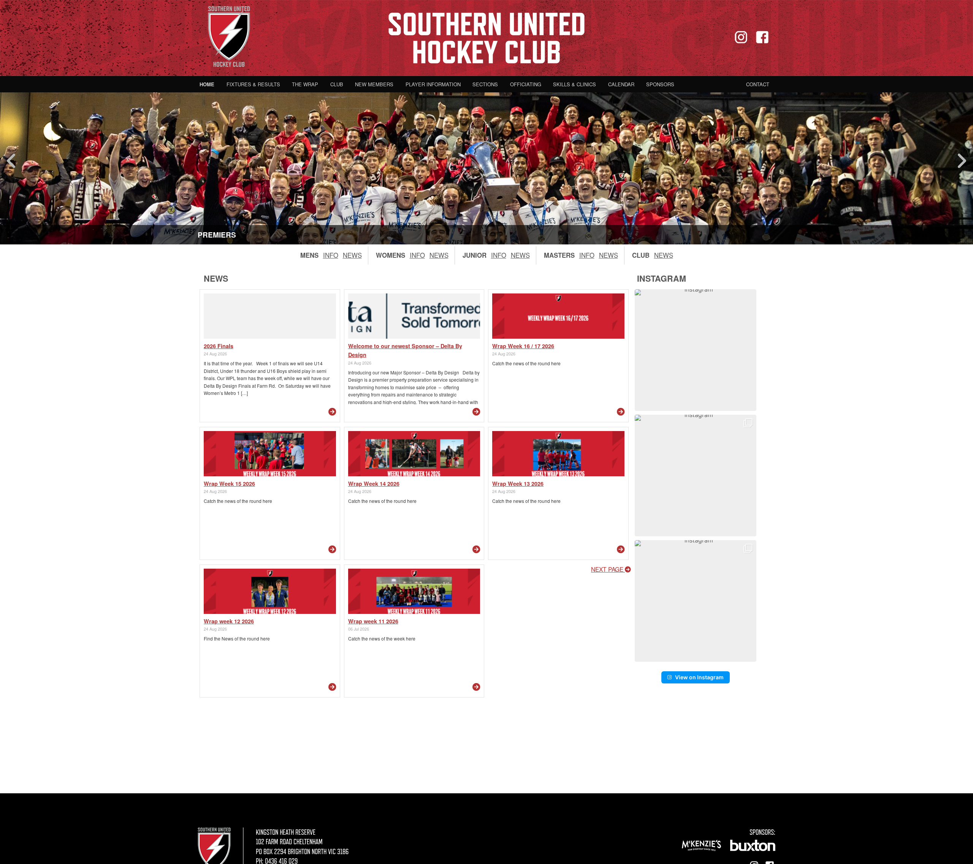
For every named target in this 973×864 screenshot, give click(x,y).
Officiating (525, 84)
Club (336, 84)
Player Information (433, 84)
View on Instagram (699, 677)
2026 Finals (218, 346)
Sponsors (660, 84)
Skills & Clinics (574, 84)
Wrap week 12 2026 (229, 621)
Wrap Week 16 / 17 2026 (523, 346)
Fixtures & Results (253, 84)
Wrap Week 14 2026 (373, 483)
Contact (757, 84)
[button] (695, 350)
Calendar (621, 84)
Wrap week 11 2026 (373, 621)
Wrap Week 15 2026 (229, 483)
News (352, 255)
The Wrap (305, 84)
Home (207, 84)
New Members (374, 84)
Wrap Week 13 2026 (518, 483)
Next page (608, 569)
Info (330, 255)
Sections (485, 84)
